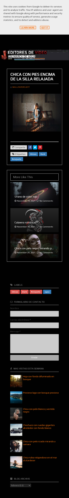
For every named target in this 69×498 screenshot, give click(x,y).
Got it (44, 27)
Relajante (16, 159)
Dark (43, 154)
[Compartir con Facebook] (30, 147)
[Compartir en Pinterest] (40, 147)
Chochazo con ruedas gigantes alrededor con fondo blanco (39, 426)
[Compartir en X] (35, 147)
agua (47, 292)
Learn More (28, 27)
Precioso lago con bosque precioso (41, 392)
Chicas (33, 154)
